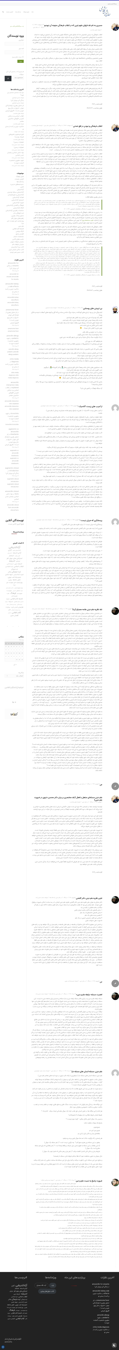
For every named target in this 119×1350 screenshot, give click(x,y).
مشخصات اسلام (19, 236)
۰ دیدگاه (74, 308)
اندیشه (12, 561)
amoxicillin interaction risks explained (12, 385)
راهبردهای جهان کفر (17, 218)
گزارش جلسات (19, 179)
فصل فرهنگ (20, 176)
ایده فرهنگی (14, 569)
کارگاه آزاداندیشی (18, 208)
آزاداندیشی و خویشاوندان (16, 195)
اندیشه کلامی (10, 564)
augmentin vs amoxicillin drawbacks (14, 432)
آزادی (22, 187)
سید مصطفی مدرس (18, 591)
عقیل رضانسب (93, 30)
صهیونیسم (19, 593)
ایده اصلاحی (9, 566)
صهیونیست (9, 591)
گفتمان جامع (20, 234)
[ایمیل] (15, 702)
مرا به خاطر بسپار (17, 57)
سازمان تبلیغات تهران (17, 242)
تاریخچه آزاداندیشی (18, 200)
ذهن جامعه (17, 580)
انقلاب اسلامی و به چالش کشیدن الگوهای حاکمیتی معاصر (16, 119)
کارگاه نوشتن (20, 231)
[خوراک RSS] (13, 702)
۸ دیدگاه (60, 126)
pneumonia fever (12, 310)
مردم (6, 602)
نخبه (8, 604)
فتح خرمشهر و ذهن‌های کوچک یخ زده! (16, 135)
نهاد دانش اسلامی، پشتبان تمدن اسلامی (12, 497)
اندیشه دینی (18, 564)
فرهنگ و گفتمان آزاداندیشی (15, 205)
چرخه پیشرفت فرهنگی (16, 610)
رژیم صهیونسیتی (18, 588)
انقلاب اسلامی (19, 566)
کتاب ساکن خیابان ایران (16, 249)
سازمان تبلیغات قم (18, 244)
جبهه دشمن (9, 574)
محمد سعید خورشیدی (46, 406)
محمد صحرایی (49, 308)
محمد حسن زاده (36, 609)
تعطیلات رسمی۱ (19, 147)
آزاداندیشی (52, 126)
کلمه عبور (21, 48)
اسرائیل (18, 561)
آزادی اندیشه (17, 553)
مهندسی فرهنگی (13, 604)
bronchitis (15, 413)
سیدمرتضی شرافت (45, 1180)
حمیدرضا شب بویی (69, 784)
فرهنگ (13, 593)
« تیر (15, 664)
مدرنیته (11, 601)
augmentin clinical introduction (12, 469)
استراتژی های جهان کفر (14, 558)
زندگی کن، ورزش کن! (17, 100)
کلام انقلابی (16, 612)
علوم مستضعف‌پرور (88, 220)
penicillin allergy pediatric (13, 337)
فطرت (8, 593)
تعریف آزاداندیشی (18, 202)
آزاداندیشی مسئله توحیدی (15, 192)
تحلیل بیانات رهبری (17, 215)
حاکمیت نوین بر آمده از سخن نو (101, 1294)
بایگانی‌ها (21, 673)
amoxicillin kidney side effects (12, 285)
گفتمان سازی (14, 615)
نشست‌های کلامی (18, 239)
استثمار (11, 555)
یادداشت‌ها (61, 308)
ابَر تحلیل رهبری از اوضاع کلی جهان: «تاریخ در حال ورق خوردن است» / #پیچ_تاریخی (14, 108)
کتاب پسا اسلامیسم (17, 247)
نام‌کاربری (21, 40)
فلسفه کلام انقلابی (18, 228)
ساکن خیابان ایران (9, 588)
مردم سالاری (19, 604)
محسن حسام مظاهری (19, 602)
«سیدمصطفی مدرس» (17, 184)
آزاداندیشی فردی (17, 550)
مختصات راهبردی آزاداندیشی (15, 210)
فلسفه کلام (14, 596)
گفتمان (9, 613)
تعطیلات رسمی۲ (18, 142)
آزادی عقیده (17, 556)
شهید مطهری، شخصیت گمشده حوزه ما (16, 161)
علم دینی (35, 27)
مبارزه (7, 599)
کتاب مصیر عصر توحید (17, 252)
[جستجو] (8, 78)
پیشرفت (7, 607)
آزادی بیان (10, 553)
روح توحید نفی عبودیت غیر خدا (14, 583)
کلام (9, 610)
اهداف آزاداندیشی (18, 197)
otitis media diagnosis (14, 360)
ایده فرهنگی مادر (18, 213)
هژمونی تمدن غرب (17, 607)
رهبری (10, 580)
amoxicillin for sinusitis (13, 264)
